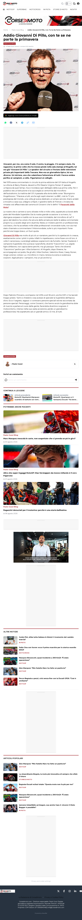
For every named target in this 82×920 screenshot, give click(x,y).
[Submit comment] (75, 380)
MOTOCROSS (35, 9)
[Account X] (58, 891)
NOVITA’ (73, 9)
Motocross (24, 653)
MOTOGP (10, 9)
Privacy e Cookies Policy (53, 897)
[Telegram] (22, 123)
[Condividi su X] (17, 123)
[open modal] (78, 3)
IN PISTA (47, 9)
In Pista (22, 642)
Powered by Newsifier (41, 913)
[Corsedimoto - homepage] (13, 4)
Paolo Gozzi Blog (9, 43)
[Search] (62, 3)
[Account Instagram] (69, 891)
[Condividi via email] (33, 123)
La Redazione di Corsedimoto (30, 897)
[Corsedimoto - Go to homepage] (7, 891)
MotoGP (22, 663)
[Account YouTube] (81, 891)
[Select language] (68, 3)
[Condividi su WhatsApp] (5, 123)
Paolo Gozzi (10, 46)
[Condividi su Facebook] (11, 123)
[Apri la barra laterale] (4, 9)
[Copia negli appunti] (28, 123)
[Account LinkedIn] (75, 891)
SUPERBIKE (22, 9)
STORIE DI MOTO (60, 9)
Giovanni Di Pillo (11, 235)
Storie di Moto (25, 779)
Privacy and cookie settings (41, 881)
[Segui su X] (75, 364)
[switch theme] (74, 3)
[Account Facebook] (64, 891)
